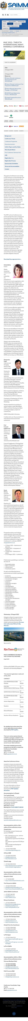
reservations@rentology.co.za (12, 850)
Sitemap (23, 1000)
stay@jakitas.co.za (10, 896)
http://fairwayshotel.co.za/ (12, 968)
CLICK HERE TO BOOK (17, 807)
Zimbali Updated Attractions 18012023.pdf (13, 98)
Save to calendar (10, 62)
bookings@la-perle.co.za (11, 950)
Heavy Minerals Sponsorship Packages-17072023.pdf (13, 89)
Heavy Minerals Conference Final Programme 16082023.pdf (14, 84)
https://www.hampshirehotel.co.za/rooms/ (16, 880)
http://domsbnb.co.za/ (11, 858)
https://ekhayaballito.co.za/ (12, 907)
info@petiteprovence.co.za (12, 976)
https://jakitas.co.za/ (10, 897)
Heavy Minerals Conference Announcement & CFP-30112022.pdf (13, 79)
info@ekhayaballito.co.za (11, 905)
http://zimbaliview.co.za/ (11, 932)
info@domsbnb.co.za (10, 857)
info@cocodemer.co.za (11, 920)
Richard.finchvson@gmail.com (13, 904)
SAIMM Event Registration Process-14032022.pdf (12, 93)
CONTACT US (19, 1006)
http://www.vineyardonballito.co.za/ (14, 889)
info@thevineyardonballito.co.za (13, 887)
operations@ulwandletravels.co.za (12, 820)
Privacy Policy (6, 1000)
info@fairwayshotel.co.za (11, 967)
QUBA (15, 1007)
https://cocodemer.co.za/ (11, 922)
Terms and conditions (15, 1000)
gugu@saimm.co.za (10, 542)
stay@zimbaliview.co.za (11, 930)
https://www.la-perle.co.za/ (12, 952)
